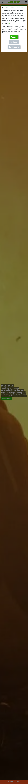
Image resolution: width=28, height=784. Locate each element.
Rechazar (14, 42)
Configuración (14, 47)
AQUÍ (9, 23)
